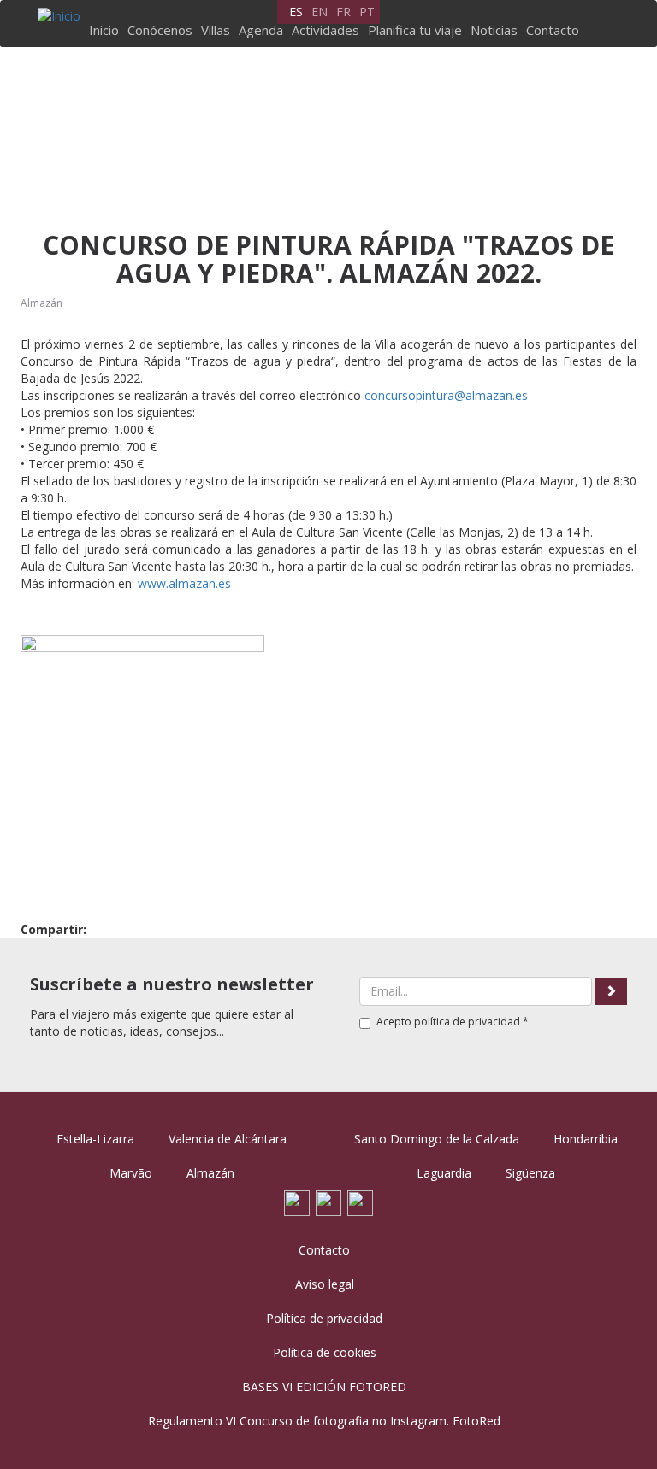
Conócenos (159, 29)
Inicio (104, 29)
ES (296, 11)
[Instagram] (360, 1201)
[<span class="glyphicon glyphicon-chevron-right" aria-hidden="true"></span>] (611, 991)
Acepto (452, 1021)
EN (319, 11)
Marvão (131, 1173)
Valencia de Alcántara (228, 1139)
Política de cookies (324, 1352)
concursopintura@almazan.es (446, 395)
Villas (215, 29)
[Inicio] (61, 16)
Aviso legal (324, 1284)
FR (343, 11)
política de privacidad (467, 1021)
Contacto (552, 29)
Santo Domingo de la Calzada (436, 1139)
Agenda (261, 29)
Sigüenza (530, 1173)
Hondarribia (585, 1139)
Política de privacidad (324, 1318)
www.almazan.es (184, 583)
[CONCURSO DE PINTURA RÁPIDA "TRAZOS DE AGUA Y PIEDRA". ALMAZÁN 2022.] (142, 756)
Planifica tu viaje (415, 29)
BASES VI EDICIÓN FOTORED (324, 1386)
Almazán (41, 303)
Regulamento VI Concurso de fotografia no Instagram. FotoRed (324, 1421)
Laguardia (444, 1173)
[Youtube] (328, 1201)
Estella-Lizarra (95, 1139)
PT (367, 11)
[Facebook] (297, 1201)
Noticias (494, 29)
